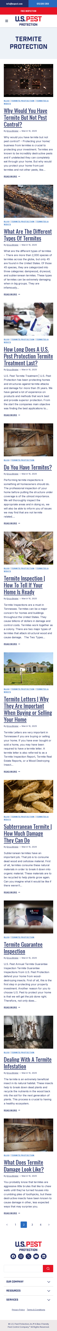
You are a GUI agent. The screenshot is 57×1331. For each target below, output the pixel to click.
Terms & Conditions (36, 1309)
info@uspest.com (14, 3)
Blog (6, 101)
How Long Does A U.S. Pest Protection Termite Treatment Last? (28, 356)
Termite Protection (22, 101)
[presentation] (28, 80)
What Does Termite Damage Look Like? (24, 1165)
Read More (12, 176)
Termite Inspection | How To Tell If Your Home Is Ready (24, 585)
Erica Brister (13, 131)
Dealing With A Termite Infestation (28, 1062)
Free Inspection (28, 11)
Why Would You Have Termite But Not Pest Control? (25, 117)
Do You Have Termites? (28, 467)
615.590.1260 (43, 3)
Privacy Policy (18, 1309)
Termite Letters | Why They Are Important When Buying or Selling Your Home (28, 708)
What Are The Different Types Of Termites (28, 234)
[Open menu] (7, 21)
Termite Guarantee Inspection (23, 947)
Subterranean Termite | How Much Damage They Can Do (28, 833)
